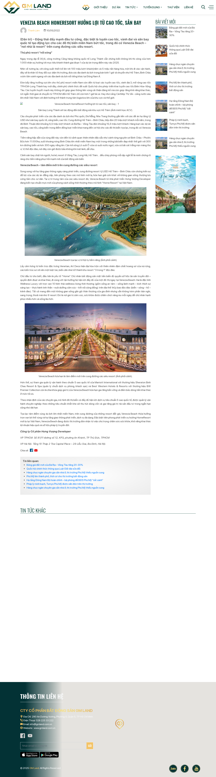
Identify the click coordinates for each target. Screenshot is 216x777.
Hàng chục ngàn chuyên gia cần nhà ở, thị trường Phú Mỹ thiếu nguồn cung (65, 472)
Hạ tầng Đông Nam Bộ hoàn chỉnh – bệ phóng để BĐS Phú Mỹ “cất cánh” (65, 480)
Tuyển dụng (151, 7)
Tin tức (130, 7)
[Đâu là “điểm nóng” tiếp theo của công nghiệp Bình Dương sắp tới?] (108, 652)
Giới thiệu (100, 7)
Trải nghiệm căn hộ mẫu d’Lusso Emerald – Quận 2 (162, 679)
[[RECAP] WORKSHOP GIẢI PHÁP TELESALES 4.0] (168, 574)
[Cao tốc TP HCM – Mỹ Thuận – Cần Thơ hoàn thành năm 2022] (48, 574)
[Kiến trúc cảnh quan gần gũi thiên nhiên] (108, 574)
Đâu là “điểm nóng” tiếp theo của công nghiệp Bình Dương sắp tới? (107, 679)
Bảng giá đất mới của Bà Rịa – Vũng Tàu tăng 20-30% (55, 464)
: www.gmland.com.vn (44, 728)
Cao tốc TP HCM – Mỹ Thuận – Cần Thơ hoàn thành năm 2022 (46, 601)
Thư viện (173, 7)
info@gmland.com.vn (41, 724)
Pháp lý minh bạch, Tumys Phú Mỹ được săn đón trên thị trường (60, 483)
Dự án (116, 7)
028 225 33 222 (44, 720)
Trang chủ (84, 7)
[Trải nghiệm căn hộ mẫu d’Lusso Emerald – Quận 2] (168, 652)
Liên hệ (188, 7)
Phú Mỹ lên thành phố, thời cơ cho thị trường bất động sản (57, 476)
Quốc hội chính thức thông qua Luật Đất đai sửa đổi (53, 468)
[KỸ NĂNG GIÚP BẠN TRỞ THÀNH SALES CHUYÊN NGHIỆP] (48, 652)
